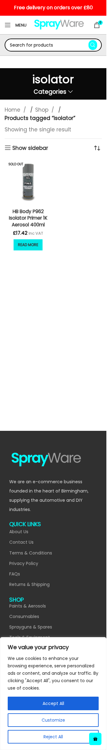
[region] (53, 693)
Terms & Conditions (30, 553)
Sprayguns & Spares (30, 627)
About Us (18, 532)
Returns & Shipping (29, 584)
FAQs (14, 574)
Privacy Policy (23, 563)
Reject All (53, 737)
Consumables (24, 616)
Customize (53, 720)
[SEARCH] (92, 45)
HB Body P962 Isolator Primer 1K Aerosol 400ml (28, 218)
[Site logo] (59, 24)
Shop (42, 109)
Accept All (53, 703)
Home (13, 109)
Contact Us (21, 542)
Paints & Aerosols (27, 606)
